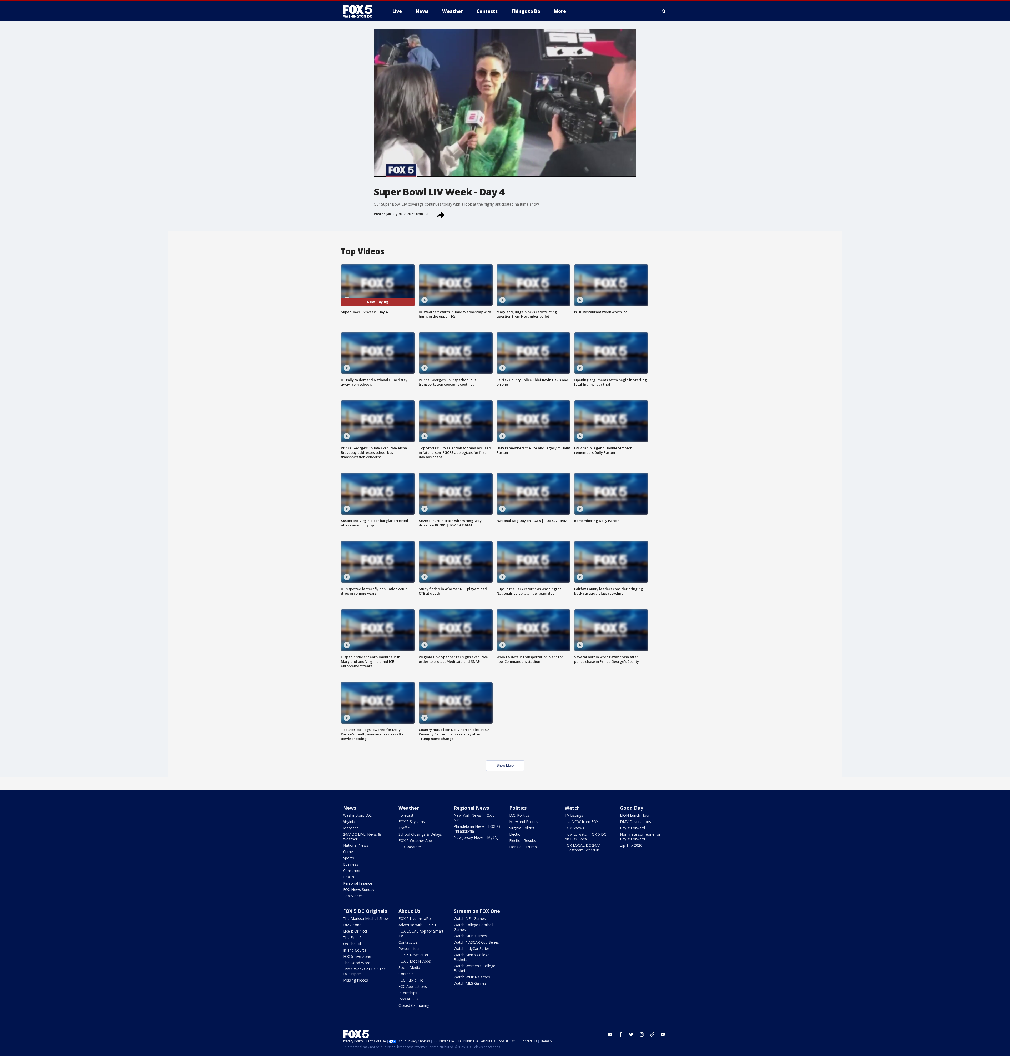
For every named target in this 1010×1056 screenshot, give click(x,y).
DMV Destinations (635, 821)
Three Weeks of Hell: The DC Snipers (364, 971)
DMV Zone (352, 924)
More (560, 11)
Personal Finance (357, 883)
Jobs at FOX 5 (410, 999)
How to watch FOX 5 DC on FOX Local (585, 836)
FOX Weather (409, 846)
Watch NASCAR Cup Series (476, 942)
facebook (621, 1034)
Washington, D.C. (357, 815)
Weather (408, 808)
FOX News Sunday (358, 889)
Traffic (404, 827)
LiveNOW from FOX (581, 821)
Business (350, 864)
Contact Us (407, 942)
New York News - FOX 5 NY (474, 818)
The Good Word (356, 962)
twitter (631, 1034)
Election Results (522, 840)
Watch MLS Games (470, 983)
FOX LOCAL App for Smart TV (420, 933)
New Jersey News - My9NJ (476, 837)
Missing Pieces (355, 980)
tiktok (652, 1034)
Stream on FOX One (477, 911)
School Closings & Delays (420, 834)
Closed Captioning (413, 1005)
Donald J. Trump (523, 846)
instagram (642, 1034)
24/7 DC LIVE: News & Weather (362, 836)
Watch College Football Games (473, 927)
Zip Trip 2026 (631, 845)
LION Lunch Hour (635, 815)
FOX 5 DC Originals (365, 911)
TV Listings (574, 815)
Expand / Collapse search (664, 11)
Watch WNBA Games (472, 976)
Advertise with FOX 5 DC (419, 924)
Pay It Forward (632, 827)
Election (516, 834)
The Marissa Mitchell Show (366, 918)
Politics (518, 808)
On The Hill (352, 943)
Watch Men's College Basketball (471, 957)
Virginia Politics (521, 827)
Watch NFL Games (470, 918)
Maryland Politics (523, 821)
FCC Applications (412, 986)
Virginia (349, 821)
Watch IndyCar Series (472, 948)
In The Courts (354, 950)
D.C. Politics (519, 815)
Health (348, 876)
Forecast (405, 815)
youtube (610, 1034)
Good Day (631, 808)
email (663, 1034)
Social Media (409, 967)
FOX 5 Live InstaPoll (415, 918)
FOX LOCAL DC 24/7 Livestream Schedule (582, 848)
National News (355, 845)
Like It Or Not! (355, 931)
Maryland (351, 827)
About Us (409, 911)
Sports (348, 857)
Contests (406, 973)
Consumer (352, 870)
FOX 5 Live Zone (357, 956)
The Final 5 (352, 937)
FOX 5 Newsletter (413, 954)
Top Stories (353, 895)
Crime (348, 851)
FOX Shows (574, 827)
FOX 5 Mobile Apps (414, 961)
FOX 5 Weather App (415, 840)
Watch (572, 808)
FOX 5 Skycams (411, 821)
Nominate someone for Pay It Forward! (640, 836)
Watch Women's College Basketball (474, 968)
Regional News (471, 808)
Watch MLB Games (470, 935)
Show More (505, 766)
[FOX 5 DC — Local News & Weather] (360, 11)
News (349, 808)
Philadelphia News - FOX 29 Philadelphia (477, 829)
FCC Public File (410, 980)
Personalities (409, 948)
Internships (407, 992)
